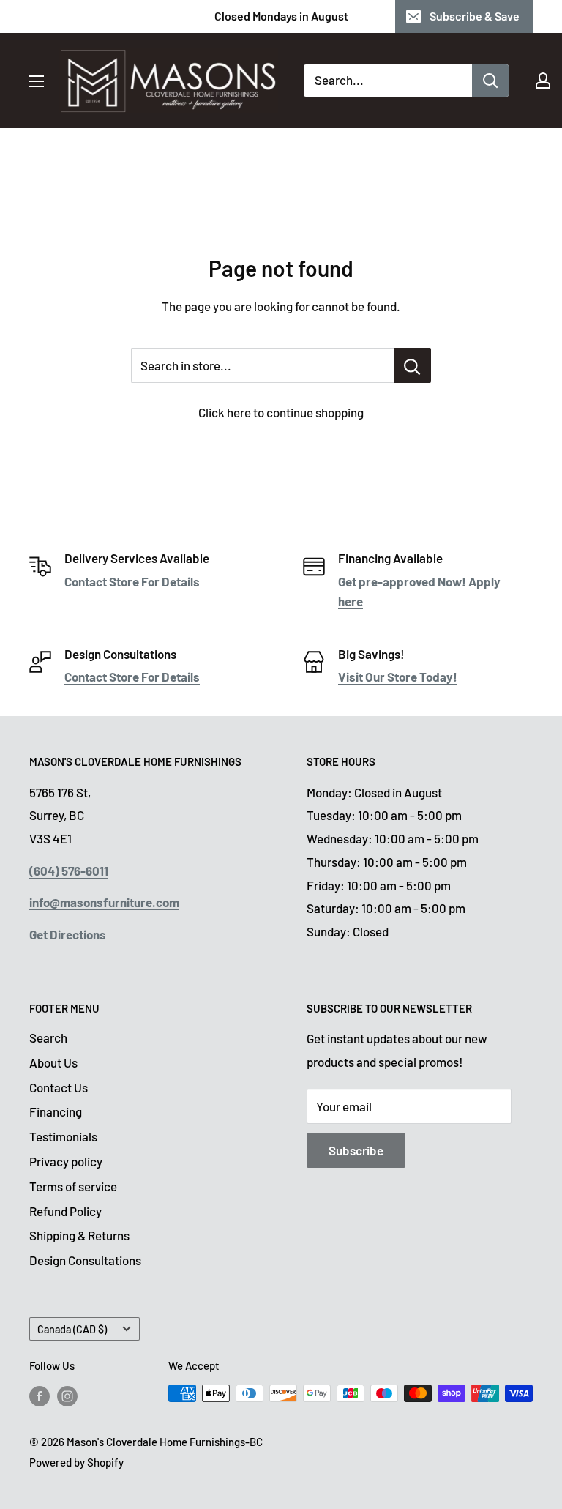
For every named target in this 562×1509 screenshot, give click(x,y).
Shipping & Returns (79, 1235)
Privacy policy (65, 1161)
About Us (53, 1062)
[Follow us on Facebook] (39, 1395)
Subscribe (356, 1150)
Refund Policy (65, 1211)
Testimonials (63, 1136)
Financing (55, 1111)
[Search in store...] (412, 365)
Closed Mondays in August (281, 16)
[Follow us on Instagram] (67, 1395)
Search (48, 1037)
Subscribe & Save (475, 16)
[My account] (543, 80)
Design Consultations (85, 1260)
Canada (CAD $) (72, 1329)
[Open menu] (36, 81)
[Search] (490, 80)
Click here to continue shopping (281, 412)
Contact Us (58, 1087)
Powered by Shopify (76, 1462)
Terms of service (73, 1186)
